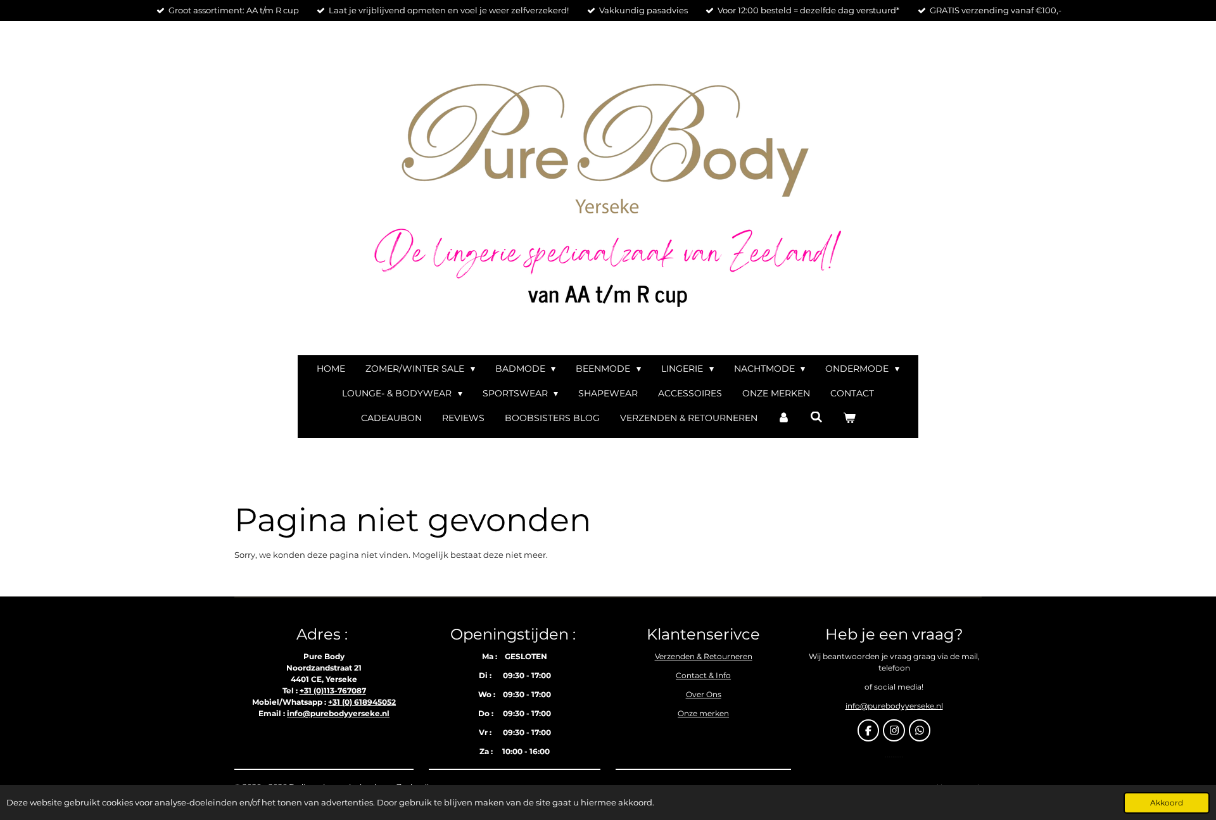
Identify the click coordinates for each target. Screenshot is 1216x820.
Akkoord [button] (1166, 802)
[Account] (784, 418)
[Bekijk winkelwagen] (849, 418)
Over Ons (703, 694)
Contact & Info (703, 675)
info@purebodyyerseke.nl (338, 713)
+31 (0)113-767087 (333, 690)
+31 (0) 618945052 (362, 702)
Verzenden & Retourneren (703, 656)
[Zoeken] (816, 417)
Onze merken (703, 713)
